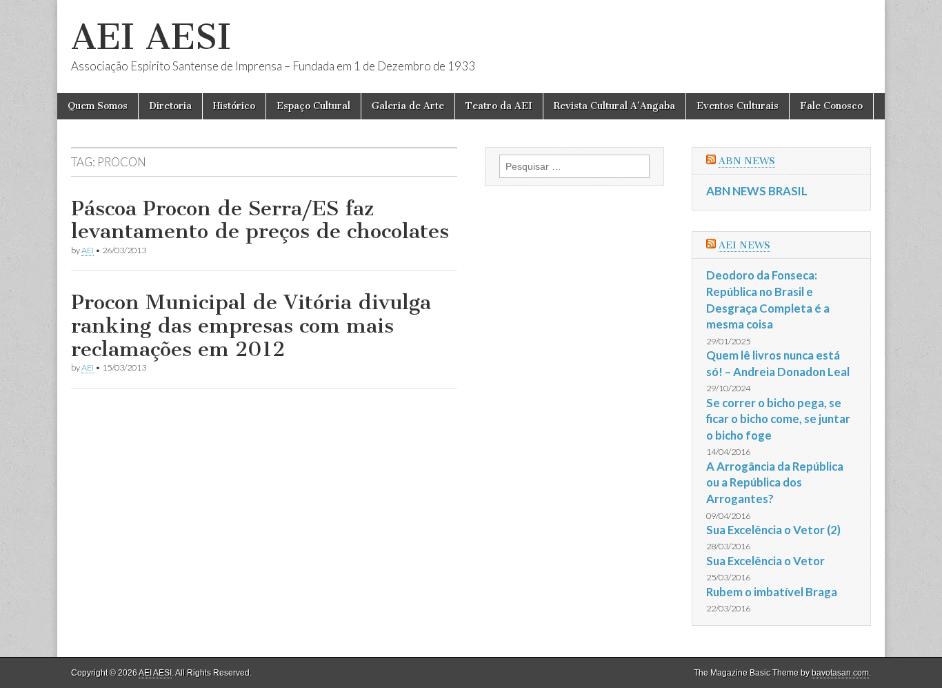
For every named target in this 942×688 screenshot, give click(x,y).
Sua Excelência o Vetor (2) (773, 529)
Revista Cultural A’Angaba (614, 106)
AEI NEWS (744, 245)
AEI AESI (151, 37)
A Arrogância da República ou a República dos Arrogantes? (774, 482)
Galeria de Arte (408, 106)
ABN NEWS (747, 161)
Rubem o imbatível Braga (771, 591)
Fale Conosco (831, 106)
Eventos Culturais (738, 106)
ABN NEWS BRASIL (757, 191)
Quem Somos (98, 106)
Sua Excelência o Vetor (765, 560)
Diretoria (170, 106)
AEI (87, 250)
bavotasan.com (840, 673)
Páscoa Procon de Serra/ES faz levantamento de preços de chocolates (260, 220)
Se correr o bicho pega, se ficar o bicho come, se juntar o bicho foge (778, 418)
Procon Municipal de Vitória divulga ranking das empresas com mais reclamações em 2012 (251, 325)
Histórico (234, 106)
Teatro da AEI (498, 106)
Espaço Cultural (313, 106)
